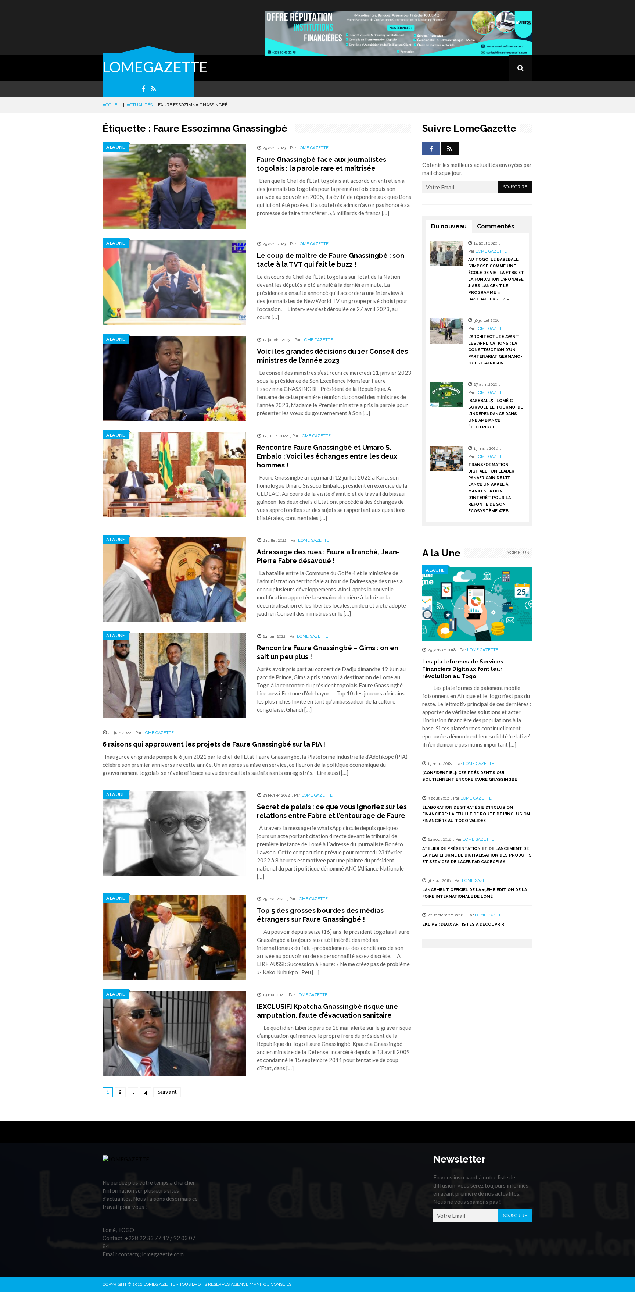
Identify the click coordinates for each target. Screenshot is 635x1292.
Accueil (112, 104)
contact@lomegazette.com (151, 1254)
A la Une (115, 147)
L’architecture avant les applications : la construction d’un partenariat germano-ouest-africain (495, 350)
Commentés (495, 226)
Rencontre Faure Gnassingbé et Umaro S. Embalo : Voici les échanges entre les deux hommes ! (327, 456)
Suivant (167, 1092)
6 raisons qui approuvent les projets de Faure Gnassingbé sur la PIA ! (214, 744)
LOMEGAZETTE (155, 67)
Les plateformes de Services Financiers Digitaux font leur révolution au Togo (462, 669)
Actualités (139, 104)
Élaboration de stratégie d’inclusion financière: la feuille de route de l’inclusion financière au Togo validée (476, 814)
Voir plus (518, 553)
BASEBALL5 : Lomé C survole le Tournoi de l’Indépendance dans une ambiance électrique (495, 414)
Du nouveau (449, 226)
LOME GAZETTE (313, 148)
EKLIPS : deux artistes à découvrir (463, 924)
